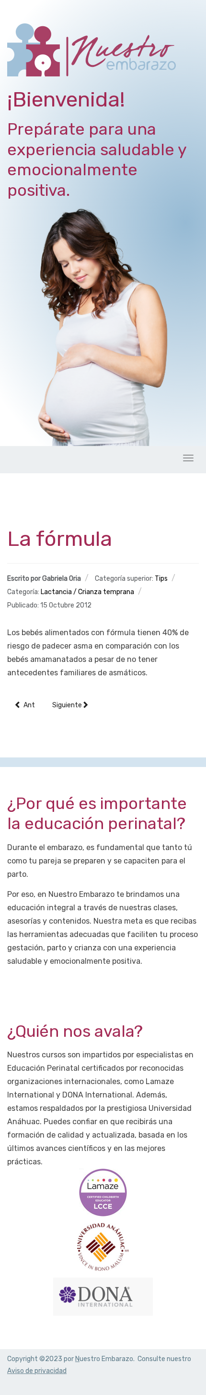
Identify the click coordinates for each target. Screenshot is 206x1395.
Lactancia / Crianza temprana (87, 592)
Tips (161, 579)
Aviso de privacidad (37, 1371)
